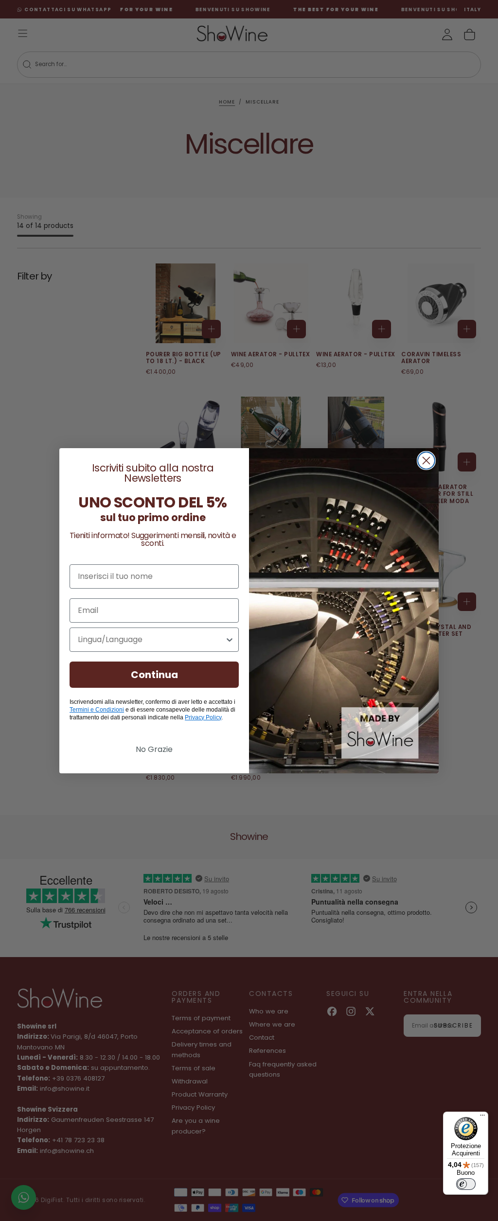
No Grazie (154, 749)
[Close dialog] (426, 460)
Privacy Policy (203, 717)
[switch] (466, 1184)
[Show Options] (229, 639)
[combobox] (151, 639)
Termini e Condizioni (97, 709)
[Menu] (482, 1117)
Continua (154, 674)
